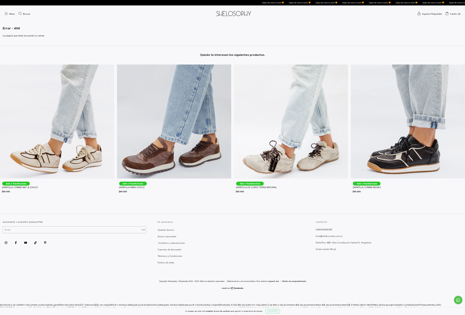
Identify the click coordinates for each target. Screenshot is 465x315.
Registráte (436, 14)
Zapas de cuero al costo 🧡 (247, 2)
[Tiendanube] (232, 288)
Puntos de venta (166, 262)
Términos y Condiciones (170, 256)
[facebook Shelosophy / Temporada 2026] (16, 242)
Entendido (272, 311)
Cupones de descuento (169, 249)
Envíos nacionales (167, 236)
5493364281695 (324, 229)
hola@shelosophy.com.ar (329, 236)
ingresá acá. (273, 281)
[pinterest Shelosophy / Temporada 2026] (45, 242)
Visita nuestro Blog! (326, 249)
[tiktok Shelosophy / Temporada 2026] (35, 242)
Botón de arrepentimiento (294, 281)
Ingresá (426, 14)
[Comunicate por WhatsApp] (458, 300)
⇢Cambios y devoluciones (171, 243)
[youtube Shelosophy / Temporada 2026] (25, 242)
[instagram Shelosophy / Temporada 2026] (6, 242)
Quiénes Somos (166, 230)
